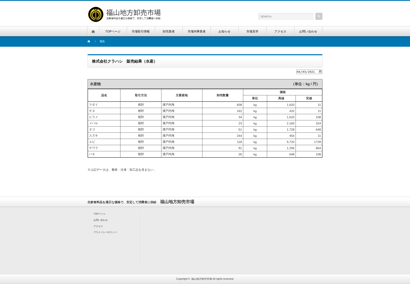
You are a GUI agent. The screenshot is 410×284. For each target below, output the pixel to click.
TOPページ (99, 214)
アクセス (98, 226)
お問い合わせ (101, 220)
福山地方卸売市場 (201, 278)
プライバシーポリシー (105, 232)
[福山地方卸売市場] (125, 9)
